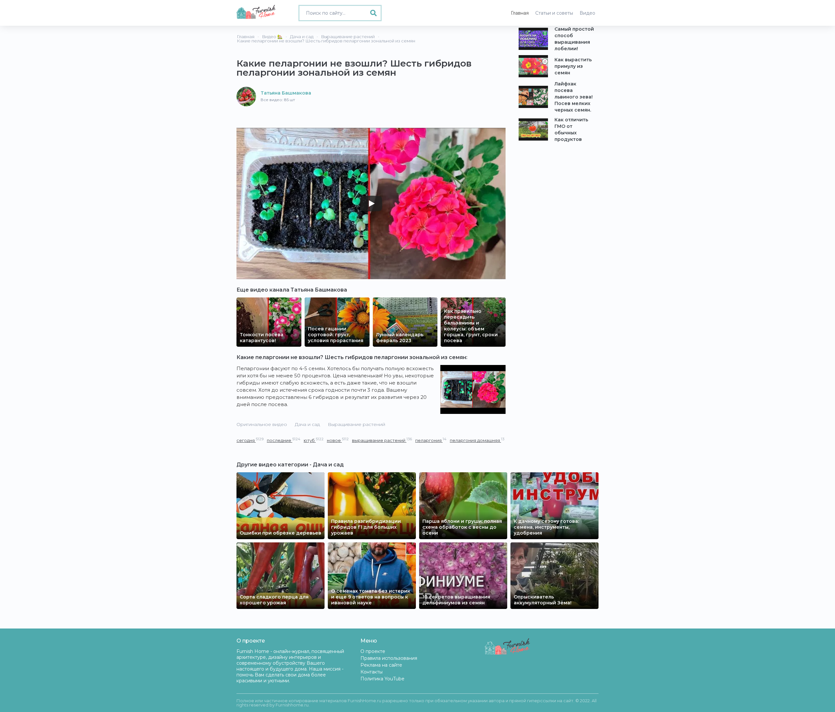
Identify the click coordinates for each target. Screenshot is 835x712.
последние (283, 440)
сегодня (250, 440)
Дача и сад (307, 424)
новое (338, 440)
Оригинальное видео (261, 424)
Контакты (371, 672)
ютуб (314, 440)
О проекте (372, 651)
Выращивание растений (356, 424)
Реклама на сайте (381, 665)
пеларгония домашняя (477, 440)
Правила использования (388, 658)
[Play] (371, 203)
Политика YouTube (382, 679)
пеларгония (431, 440)
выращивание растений (382, 440)
